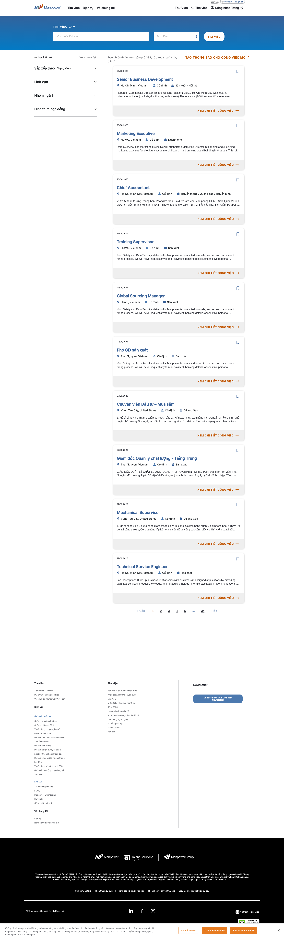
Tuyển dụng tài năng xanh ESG (48, 766)
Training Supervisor (135, 241)
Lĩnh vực (38, 781)
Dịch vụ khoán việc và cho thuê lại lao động (50, 760)
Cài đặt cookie (188, 930)
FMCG (37, 791)
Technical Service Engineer (142, 566)
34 (202, 610)
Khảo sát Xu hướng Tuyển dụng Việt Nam (122, 697)
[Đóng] (278, 930)
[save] (237, 71)
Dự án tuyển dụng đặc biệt (46, 695)
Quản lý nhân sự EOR (44, 725)
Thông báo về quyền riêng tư (130, 891)
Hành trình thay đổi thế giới (46, 823)
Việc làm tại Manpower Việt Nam (49, 699)
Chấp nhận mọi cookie (243, 930)
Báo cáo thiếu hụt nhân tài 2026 (122, 690)
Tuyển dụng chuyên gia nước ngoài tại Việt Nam (47, 731)
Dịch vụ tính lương (42, 745)
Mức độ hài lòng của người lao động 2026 (121, 705)
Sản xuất (38, 799)
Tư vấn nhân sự (41, 741)
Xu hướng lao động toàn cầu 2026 (123, 715)
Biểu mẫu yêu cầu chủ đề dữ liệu (194, 891)
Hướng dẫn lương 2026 (118, 711)
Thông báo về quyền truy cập (161, 891)
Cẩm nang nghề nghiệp (118, 719)
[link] (142, 911)
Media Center (114, 727)
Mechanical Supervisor (138, 512)
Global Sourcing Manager (141, 296)
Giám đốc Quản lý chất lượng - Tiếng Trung (157, 458)
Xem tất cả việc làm (43, 690)
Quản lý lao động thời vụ (45, 721)
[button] (88, 57)
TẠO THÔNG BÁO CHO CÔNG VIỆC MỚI (216, 57)
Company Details (83, 891)
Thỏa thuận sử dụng (104, 891)
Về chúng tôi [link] (41, 811)
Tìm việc (214, 36)
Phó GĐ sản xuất (132, 350)
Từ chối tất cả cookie (214, 930)
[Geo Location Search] (197, 37)
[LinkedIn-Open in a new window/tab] (131, 911)
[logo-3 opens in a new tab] (136, 857)
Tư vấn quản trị (115, 723)
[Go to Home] (47, 7)
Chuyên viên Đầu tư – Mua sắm (146, 404)
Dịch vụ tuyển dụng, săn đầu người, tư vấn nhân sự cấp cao (48, 751)
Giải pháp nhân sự (42, 716)
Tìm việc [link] (39, 683)
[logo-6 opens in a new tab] (176, 857)
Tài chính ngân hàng (43, 786)
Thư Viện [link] (113, 683)
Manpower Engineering (45, 795)
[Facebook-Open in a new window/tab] (142, 911)
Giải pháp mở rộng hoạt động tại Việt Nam (49, 772)
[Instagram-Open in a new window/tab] (153, 911)
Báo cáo (111, 731)
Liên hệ (214, 2)
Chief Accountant (133, 187)
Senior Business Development (145, 79)
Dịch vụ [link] (38, 707)
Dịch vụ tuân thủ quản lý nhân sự (49, 737)
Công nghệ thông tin (43, 803)
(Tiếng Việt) (234, 1)
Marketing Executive (136, 133)
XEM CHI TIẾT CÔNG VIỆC (216, 110)
